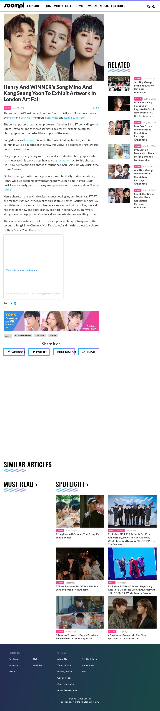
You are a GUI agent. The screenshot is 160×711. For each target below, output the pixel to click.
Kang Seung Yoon (74, 117)
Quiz (48, 6)
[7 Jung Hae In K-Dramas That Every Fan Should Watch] (80, 511)
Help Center (88, 665)
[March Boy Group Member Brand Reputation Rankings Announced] (119, 195)
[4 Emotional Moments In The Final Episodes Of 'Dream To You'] (132, 612)
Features (118, 6)
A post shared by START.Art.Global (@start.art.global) (33, 293)
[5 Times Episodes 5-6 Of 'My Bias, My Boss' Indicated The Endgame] (80, 564)
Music (104, 6)
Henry (11, 117)
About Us (62, 659)
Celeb (69, 6)
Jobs (84, 671)
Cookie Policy (64, 677)
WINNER (26, 117)
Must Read (18, 484)
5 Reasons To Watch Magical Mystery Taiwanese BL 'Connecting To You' (77, 637)
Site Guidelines (89, 659)
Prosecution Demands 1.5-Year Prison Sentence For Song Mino (144, 154)
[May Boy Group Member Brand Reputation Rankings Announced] (119, 127)
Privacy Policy (64, 671)
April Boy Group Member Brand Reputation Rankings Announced (143, 177)
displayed (29, 140)
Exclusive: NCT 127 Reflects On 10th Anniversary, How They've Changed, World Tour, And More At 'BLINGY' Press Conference (131, 539)
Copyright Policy (65, 684)
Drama (138, 99)
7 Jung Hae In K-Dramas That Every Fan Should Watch (78, 536)
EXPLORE (33, 6)
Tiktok (90, 351)
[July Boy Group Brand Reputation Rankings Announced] (119, 83)
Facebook (17, 352)
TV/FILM (92, 6)
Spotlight (70, 484)
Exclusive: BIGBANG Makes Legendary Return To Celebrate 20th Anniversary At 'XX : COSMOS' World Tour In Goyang (131, 589)
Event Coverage (116, 530)
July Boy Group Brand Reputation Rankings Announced (144, 87)
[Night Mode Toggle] (154, 7)
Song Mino (51, 117)
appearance (57, 185)
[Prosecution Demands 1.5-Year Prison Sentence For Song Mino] (119, 151)
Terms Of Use (64, 665)
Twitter (41, 352)
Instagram (64, 160)
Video (58, 6)
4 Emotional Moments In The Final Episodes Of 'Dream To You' (127, 637)
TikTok (36, 659)
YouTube (37, 665)
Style (80, 6)
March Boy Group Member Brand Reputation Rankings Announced (144, 200)
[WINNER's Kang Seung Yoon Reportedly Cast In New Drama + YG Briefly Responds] (119, 103)
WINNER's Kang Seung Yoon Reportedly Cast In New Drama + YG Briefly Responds (144, 109)
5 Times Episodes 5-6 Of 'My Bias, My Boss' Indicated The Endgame (77, 588)
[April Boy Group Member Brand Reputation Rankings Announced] (119, 171)
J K (97, 107)
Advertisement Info (67, 690)
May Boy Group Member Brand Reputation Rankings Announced (143, 133)
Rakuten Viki (86, 702)
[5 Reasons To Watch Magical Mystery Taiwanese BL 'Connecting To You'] (80, 612)
